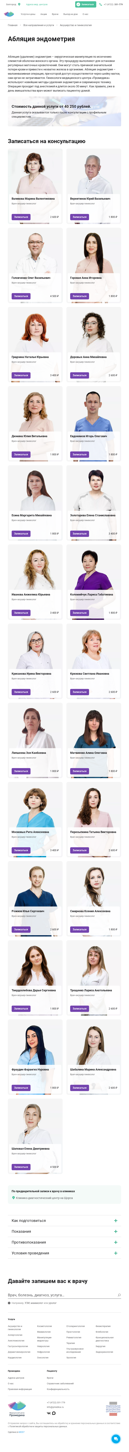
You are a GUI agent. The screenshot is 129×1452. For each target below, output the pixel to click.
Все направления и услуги (38, 25)
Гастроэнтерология (18, 1346)
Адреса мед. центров (37, 4)
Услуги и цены (28, 14)
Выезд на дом (70, 14)
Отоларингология (75, 1326)
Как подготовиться (29, 1220)
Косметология (44, 1326)
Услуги (11, 1319)
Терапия (70, 1343)
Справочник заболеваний (60, 1383)
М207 (22, 1432)
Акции (43, 14)
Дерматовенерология (19, 1352)
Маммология (44, 1332)
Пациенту (52, 1371)
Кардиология (15, 1357)
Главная (12, 25)
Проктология (73, 1332)
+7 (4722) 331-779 (56, 1402)
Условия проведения (30, 1253)
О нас (85, 14)
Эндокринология (104, 1352)
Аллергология (15, 1335)
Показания (21, 1231)
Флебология (102, 1332)
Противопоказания (29, 1242)
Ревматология (73, 1337)
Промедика (14, 1371)
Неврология (43, 1346)
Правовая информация (20, 1389)
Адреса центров (16, 1378)
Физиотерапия (103, 1326)
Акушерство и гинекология (76, 25)
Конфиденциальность (58, 1389)
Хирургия (100, 1346)
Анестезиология (16, 1340)
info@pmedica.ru (55, 1407)
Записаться (87, 4)
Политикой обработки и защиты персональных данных (38, 1426)
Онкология (42, 1357)
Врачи (55, 14)
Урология (71, 1357)
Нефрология (43, 1352)
